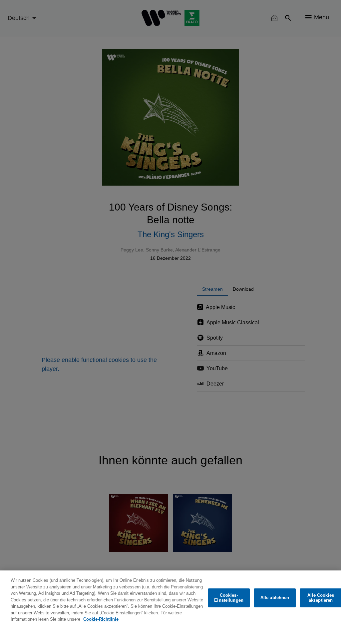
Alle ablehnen (274, 597)
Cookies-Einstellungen (228, 598)
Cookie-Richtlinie (101, 619)
